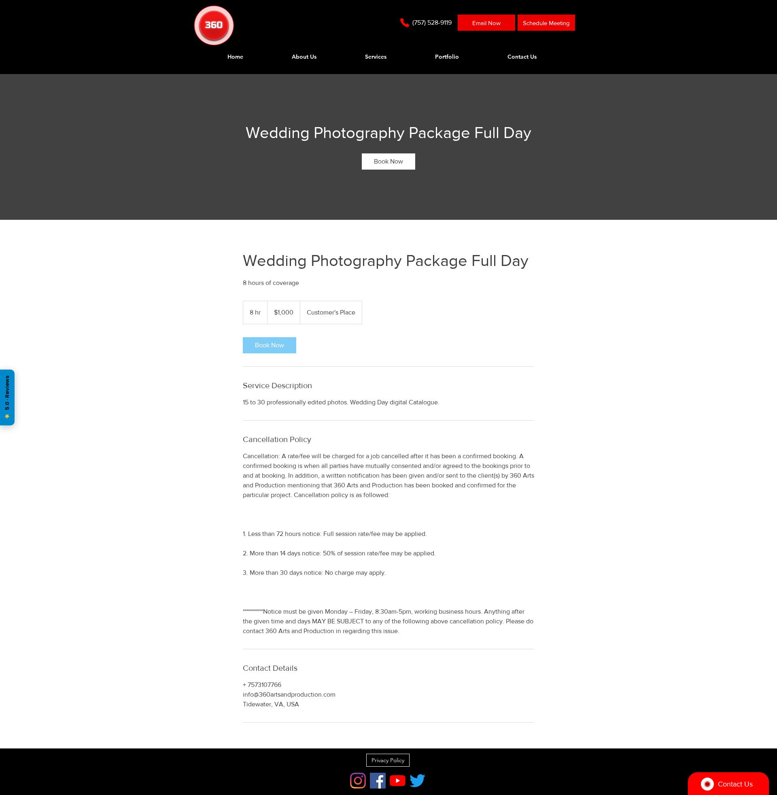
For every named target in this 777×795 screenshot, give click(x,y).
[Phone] (404, 22)
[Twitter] (417, 781)
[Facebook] (378, 781)
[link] (388, 161)
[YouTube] (397, 781)
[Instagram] (358, 781)
